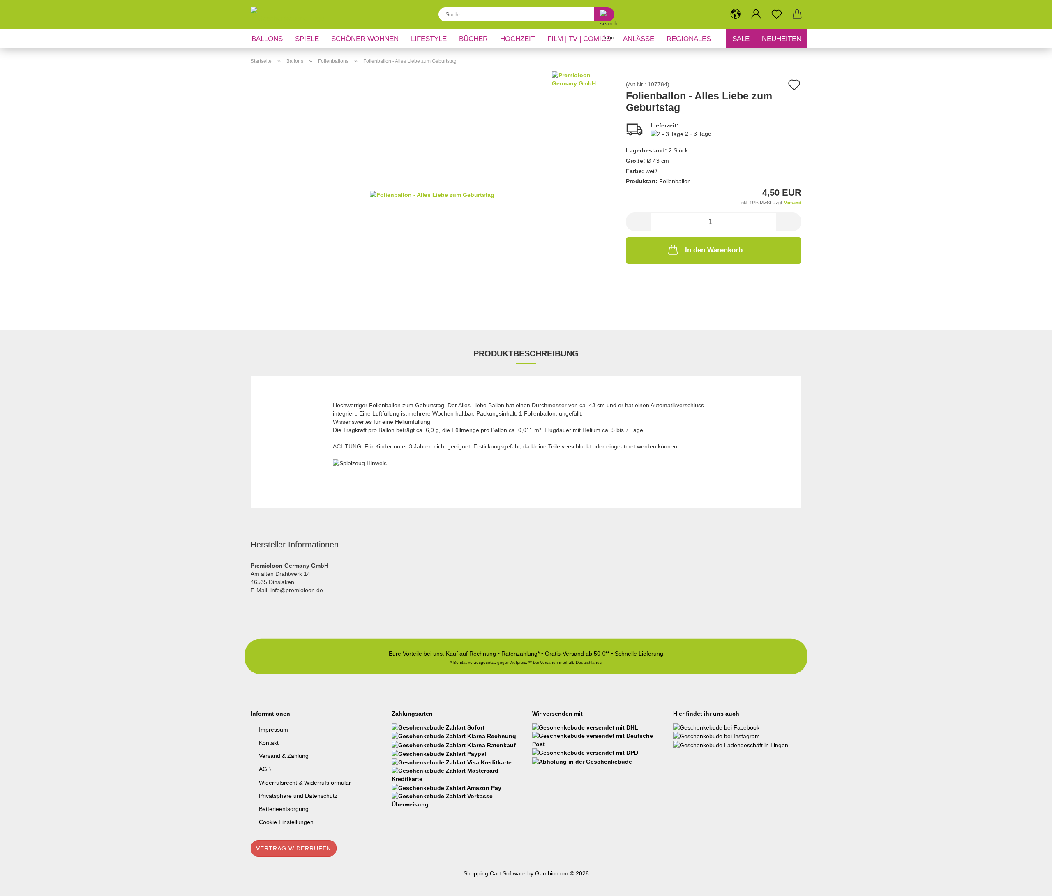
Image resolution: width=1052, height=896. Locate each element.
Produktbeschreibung (526, 353)
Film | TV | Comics (579, 39)
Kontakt (269, 742)
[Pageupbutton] (1029, 884)
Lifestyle (429, 39)
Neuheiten (781, 39)
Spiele (307, 39)
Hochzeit (517, 39)
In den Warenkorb (714, 250)
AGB (265, 769)
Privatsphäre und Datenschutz (298, 795)
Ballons (267, 39)
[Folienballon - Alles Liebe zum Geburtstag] (432, 194)
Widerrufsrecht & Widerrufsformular (305, 782)
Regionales (689, 39)
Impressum (273, 729)
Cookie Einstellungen (286, 822)
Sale (741, 39)
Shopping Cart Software (495, 873)
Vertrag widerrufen (293, 848)
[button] (735, 14)
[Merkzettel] (776, 14)
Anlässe (638, 39)
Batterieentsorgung (284, 809)
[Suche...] (604, 14)
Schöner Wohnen (365, 39)
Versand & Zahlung (284, 756)
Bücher (473, 39)
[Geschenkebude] (290, 14)
